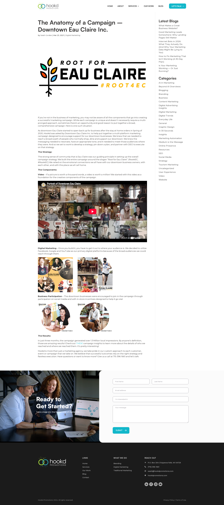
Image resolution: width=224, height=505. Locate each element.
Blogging (163, 90)
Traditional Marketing (123, 471)
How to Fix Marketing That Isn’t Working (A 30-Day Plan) (172, 59)
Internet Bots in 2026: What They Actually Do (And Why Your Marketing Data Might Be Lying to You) (172, 47)
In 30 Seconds (166, 131)
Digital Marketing (72, 35)
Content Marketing (168, 101)
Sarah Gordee (46, 35)
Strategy (163, 161)
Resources (164, 149)
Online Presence (167, 146)
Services (132, 6)
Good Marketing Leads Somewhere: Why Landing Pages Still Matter (172, 35)
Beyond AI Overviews (170, 86)
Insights (163, 134)
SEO (161, 153)
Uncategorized (166, 168)
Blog (160, 6)
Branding (163, 94)
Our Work (149, 6)
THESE (79, 343)
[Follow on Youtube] (160, 484)
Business (163, 98)
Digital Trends (166, 116)
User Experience (167, 172)
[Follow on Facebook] (151, 484)
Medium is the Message (171, 142)
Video (161, 176)
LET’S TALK (176, 6)
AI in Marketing (166, 83)
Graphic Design (166, 127)
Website (163, 180)
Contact (85, 478)
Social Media (165, 157)
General (163, 123)
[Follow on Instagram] (156, 484)
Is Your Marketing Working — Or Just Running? (168, 68)
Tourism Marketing (168, 164)
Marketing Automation (170, 138)
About (120, 6)
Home (110, 6)
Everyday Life (165, 119)
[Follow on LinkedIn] (146, 484)
